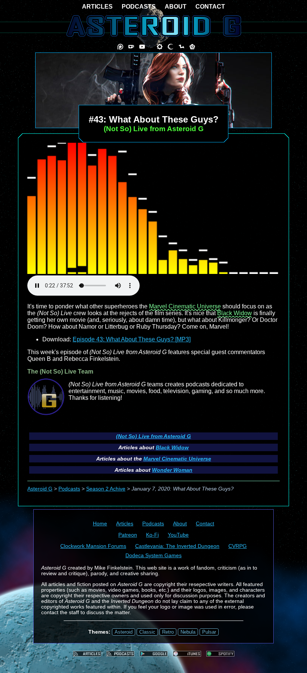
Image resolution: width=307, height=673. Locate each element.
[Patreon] (120, 46)
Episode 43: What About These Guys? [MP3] (132, 339)
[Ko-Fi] (131, 46)
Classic (147, 632)
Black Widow (234, 313)
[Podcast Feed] (120, 654)
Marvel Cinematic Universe (185, 306)
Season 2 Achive (105, 489)
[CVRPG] (181, 46)
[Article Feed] (87, 654)
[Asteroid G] (153, 26)
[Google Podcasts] (154, 654)
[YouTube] (142, 46)
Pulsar (209, 632)
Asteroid (124, 632)
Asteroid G (39, 489)
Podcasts (69, 489)
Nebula (187, 632)
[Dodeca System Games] (192, 46)
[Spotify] (220, 654)
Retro (168, 632)
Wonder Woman (172, 470)
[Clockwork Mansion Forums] (159, 46)
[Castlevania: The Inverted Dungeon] (170, 46)
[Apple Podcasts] (187, 654)
